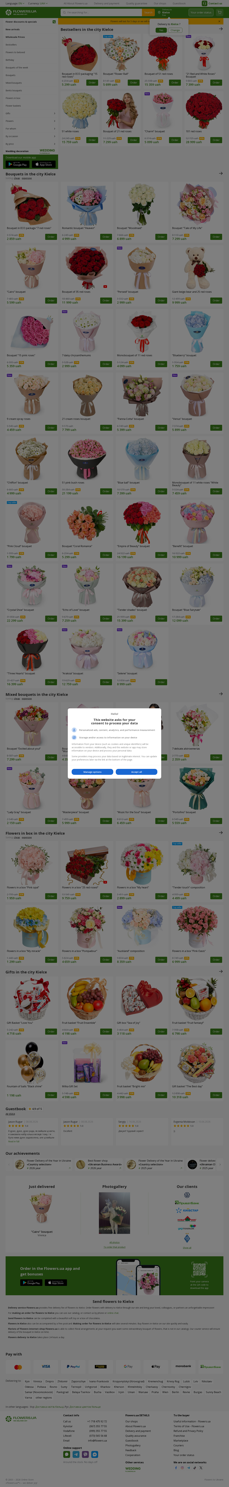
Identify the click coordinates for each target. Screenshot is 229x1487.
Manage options (92, 771)
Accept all (136, 771)
